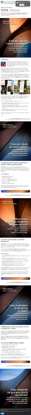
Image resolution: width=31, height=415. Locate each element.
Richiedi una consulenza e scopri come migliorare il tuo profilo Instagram (15, 278)
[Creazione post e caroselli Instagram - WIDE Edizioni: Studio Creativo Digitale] (15, 218)
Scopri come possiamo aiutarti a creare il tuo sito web (15, 191)
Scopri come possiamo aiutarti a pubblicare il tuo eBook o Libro (15, 361)
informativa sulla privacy (20, 411)
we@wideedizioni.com (9, 119)
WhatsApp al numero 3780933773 (25, 119)
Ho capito (2, 413)
